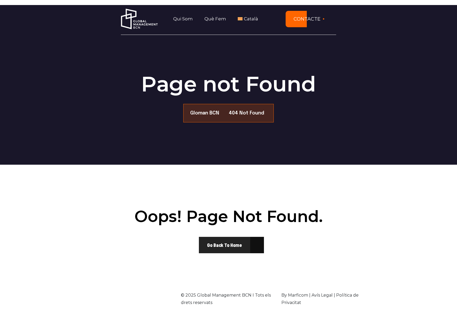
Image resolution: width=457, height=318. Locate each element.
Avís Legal (322, 295)
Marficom (298, 295)
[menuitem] (250, 19)
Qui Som (183, 18)
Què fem (215, 18)
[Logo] (139, 18)
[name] (224, 245)
